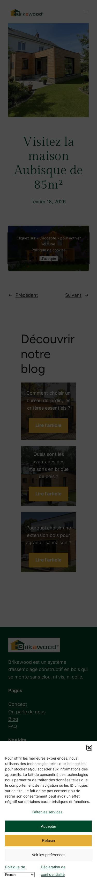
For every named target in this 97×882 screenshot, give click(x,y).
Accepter (48, 826)
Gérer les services (47, 812)
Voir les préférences (48, 855)
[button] (89, 747)
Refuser (48, 840)
